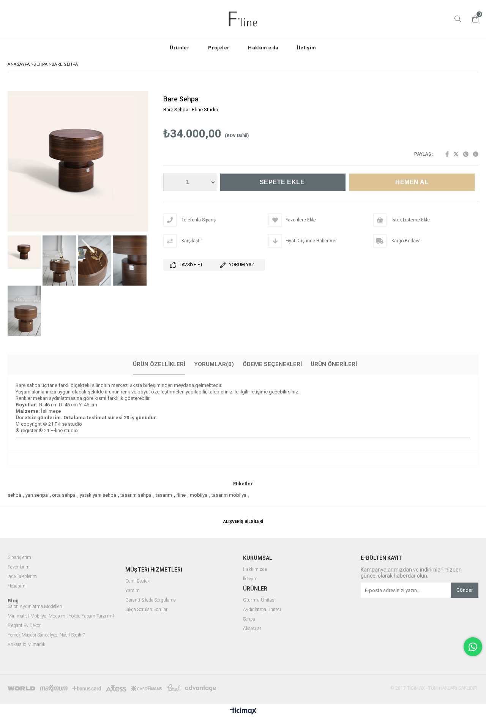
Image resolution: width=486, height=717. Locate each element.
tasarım (164, 495)
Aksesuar (252, 628)
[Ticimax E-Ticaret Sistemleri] (243, 711)
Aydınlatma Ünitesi (262, 609)
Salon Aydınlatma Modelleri (35, 606)
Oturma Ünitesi (259, 600)
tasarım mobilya (228, 495)
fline (181, 495)
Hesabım (16, 586)
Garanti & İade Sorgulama (150, 600)
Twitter (456, 154)
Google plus (475, 154)
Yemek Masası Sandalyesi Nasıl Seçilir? (46, 635)
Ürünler (179, 48)
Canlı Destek (137, 581)
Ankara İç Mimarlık (26, 644)
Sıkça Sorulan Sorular (146, 609)
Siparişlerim (19, 557)
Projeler (218, 48)
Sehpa (249, 619)
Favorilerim (19, 567)
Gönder (464, 590)
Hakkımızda (263, 48)
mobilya (198, 495)
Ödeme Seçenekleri (272, 364)
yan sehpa (36, 495)
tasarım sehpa (135, 495)
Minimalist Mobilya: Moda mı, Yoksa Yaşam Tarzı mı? (61, 616)
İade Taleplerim (22, 576)
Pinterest (466, 154)
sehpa (14, 495)
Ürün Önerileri (334, 364)
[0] (473, 19)
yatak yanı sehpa (98, 495)
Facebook (447, 154)
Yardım (132, 590)
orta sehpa (64, 495)
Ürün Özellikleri (159, 364)
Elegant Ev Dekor (24, 625)
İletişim (306, 48)
